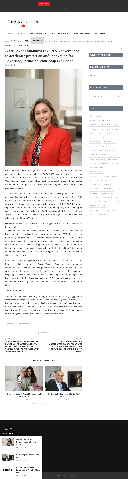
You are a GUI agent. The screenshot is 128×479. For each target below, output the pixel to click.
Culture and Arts (14, 40)
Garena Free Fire (96, 159)
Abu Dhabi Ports (96, 116)
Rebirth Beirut (107, 193)
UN (116, 201)
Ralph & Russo (107, 189)
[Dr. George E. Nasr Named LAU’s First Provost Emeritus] (63, 378)
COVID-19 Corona (96, 150)
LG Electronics (102, 180)
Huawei (105, 163)
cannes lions (109, 142)
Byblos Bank (95, 142)
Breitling (106, 137)
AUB (91, 133)
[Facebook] (62, 8)
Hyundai (115, 163)
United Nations (96, 210)
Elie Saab (110, 150)
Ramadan (93, 193)
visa (92, 214)
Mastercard (95, 184)
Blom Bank (94, 137)
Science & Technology (81, 33)
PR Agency (37, 40)
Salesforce (94, 197)
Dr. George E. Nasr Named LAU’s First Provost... (58, 4)
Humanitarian (99, 33)
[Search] (121, 48)
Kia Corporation (96, 172)
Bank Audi (110, 133)
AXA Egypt (11, 323)
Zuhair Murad (103, 214)
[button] (52, 4)
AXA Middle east (25, 323)
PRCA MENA (94, 189)
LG (91, 180)
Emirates (93, 155)
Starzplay (94, 201)
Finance (10, 33)
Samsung (106, 197)
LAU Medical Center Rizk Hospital (103, 176)
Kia (110, 167)
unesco (93, 206)
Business (21, 33)
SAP (115, 197)
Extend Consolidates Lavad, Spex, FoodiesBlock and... (28, 470)
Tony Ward (106, 201)
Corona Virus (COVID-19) (99, 146)
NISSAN (106, 184)
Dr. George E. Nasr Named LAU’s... (27, 456)
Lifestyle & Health (60, 33)
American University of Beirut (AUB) (104, 125)
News (27, 40)
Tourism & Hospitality (39, 33)
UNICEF (102, 206)
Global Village (113, 159)
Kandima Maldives (97, 167)
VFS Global (110, 210)
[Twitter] (65, 8)
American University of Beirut (102, 120)
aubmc (100, 133)
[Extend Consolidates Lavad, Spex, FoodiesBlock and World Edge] (8, 470)
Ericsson (105, 155)
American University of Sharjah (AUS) (104, 129)
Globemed (94, 163)
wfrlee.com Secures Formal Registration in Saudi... (26, 442)
